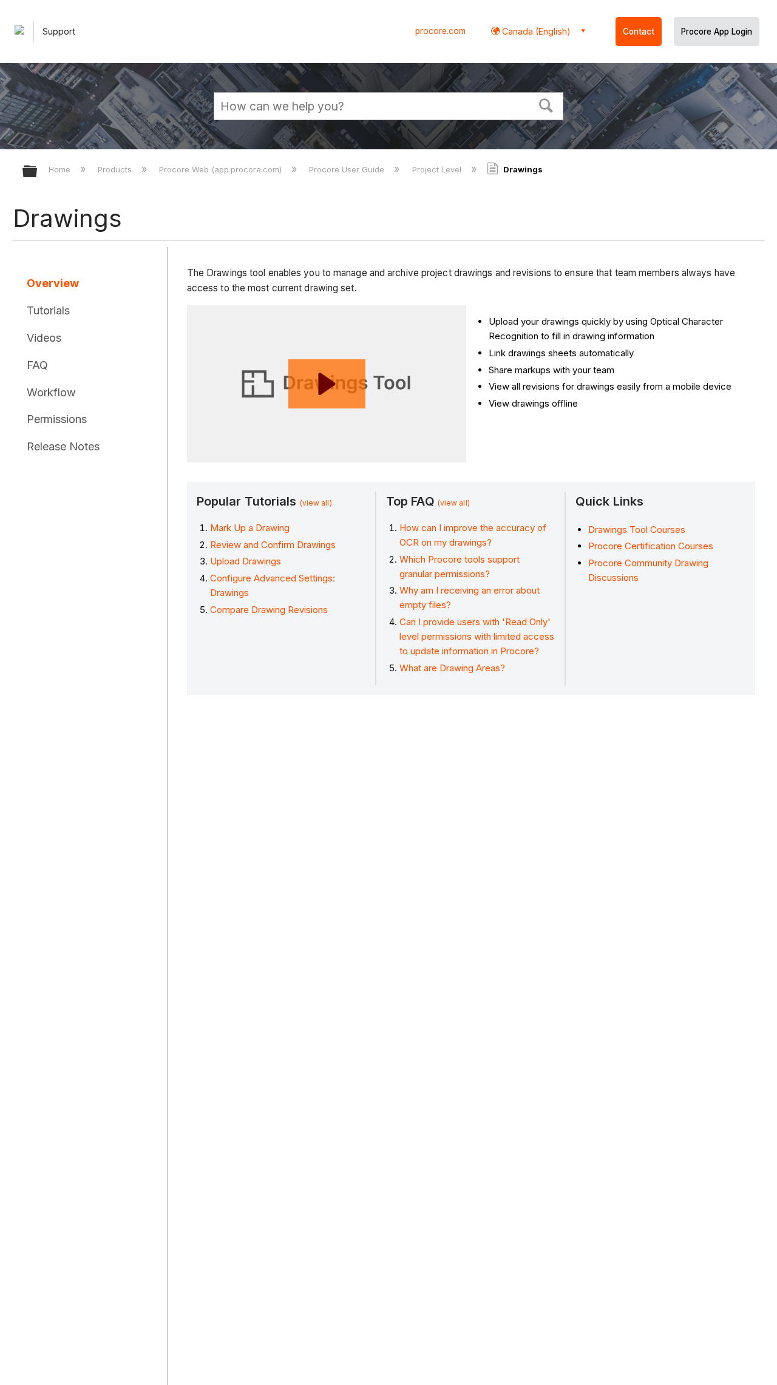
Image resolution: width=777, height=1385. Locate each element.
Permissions (57, 419)
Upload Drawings (245, 561)
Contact (638, 31)
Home (61, 169)
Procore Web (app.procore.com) (221, 169)
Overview (53, 283)
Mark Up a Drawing (250, 527)
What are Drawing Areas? (452, 668)
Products (116, 169)
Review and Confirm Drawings (273, 544)
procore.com (440, 31)
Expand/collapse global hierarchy (37, 172)
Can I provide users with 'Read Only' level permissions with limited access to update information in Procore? (476, 636)
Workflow (51, 392)
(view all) (316, 502)
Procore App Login (716, 31)
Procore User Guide (348, 169)
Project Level (437, 169)
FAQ (37, 365)
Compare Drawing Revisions (269, 609)
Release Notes (63, 446)
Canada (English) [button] (535, 31)
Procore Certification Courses (650, 546)
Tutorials (48, 310)
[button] (546, 104)
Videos (44, 337)
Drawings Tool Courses (636, 529)
